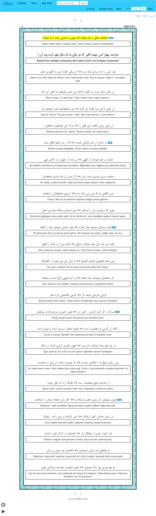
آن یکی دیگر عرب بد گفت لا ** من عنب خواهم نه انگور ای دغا (78, 92)
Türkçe (145, 16)
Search (83, 3)
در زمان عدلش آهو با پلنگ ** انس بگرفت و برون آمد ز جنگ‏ (78, 417)
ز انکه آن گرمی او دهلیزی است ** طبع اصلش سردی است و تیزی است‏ (78, 329)
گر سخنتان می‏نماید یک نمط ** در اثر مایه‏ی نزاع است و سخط (78, 278)
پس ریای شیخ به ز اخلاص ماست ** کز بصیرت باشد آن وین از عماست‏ (78, 363)
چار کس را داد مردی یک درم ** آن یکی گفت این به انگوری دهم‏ (78, 72)
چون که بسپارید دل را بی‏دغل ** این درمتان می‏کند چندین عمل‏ (78, 210)
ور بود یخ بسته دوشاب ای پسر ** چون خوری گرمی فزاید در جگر (78, 346)
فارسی (152, 16)
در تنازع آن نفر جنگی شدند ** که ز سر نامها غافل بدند (75, 143)
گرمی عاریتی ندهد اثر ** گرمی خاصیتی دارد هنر (78, 295)
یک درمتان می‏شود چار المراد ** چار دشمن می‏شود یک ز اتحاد (75, 227)
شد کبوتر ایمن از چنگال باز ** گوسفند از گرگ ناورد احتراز (78, 433)
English (138, 16)
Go (143, 9)
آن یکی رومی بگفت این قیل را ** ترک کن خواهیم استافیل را (78, 126)
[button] (22, 3)
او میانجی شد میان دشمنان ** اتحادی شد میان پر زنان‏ (78, 450)
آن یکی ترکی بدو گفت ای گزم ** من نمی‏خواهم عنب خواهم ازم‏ (78, 109)
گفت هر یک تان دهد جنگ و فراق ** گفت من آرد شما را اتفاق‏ (78, 244)
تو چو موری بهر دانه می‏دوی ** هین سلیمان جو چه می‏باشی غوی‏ (78, 467)
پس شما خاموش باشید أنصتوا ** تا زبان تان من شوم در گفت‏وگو (78, 261)
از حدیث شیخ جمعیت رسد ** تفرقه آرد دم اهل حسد (78, 383)
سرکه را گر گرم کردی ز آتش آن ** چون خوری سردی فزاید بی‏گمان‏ (75, 312)
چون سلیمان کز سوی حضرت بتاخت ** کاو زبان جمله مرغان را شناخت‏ (75, 400)
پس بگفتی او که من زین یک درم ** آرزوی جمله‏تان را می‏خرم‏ (78, 193)
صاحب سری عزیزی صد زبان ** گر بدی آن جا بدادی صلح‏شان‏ (78, 176)
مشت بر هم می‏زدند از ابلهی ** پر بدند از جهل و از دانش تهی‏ (78, 160)
